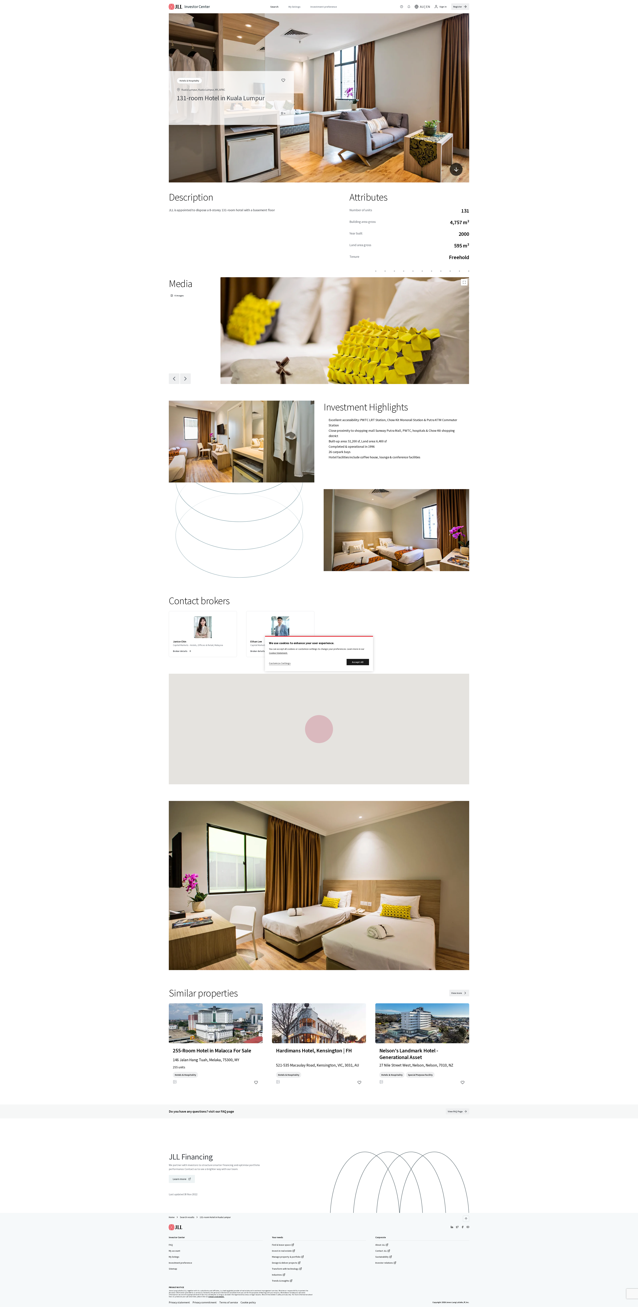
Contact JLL (381, 1250)
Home (172, 1217)
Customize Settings (280, 663)
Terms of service (228, 1302)
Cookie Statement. (278, 652)
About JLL (380, 1244)
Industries (277, 1274)
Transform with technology (285, 1268)
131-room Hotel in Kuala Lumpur (215, 1217)
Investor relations (384, 1262)
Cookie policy (248, 1302)
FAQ (171, 1244)
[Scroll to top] (466, 1219)
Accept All (358, 662)
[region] (319, 653)
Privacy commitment (205, 1302)
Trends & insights (280, 1280)
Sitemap (173, 1268)
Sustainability (382, 1256)
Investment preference (180, 1262)
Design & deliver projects (284, 1262)
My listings (174, 1256)
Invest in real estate (282, 1250)
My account (174, 1250)
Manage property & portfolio (286, 1256)
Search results (187, 1217)
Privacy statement (179, 1302)
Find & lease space (281, 1244)
